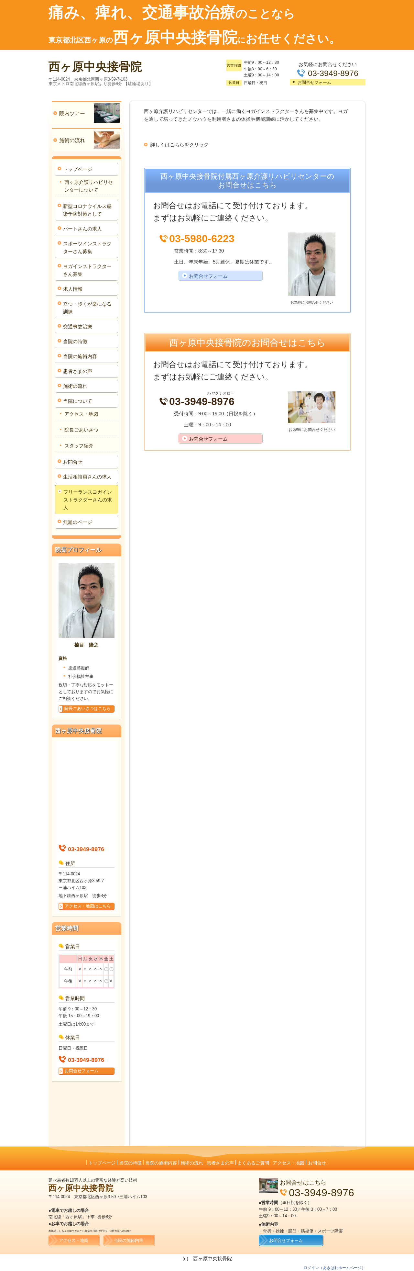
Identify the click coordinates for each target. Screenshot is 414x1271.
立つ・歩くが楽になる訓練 (87, 307)
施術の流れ (75, 386)
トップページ (77, 169)
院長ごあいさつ (81, 430)
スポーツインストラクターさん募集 (87, 247)
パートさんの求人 (82, 228)
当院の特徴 (75, 341)
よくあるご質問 (253, 1162)
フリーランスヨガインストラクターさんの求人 (87, 499)
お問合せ (72, 462)
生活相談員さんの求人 (87, 476)
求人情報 (72, 289)
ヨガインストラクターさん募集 (87, 270)
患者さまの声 (77, 371)
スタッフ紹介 (78, 445)
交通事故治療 (77, 326)
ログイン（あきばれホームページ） (334, 1267)
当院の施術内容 (80, 356)
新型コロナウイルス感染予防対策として (87, 210)
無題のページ (77, 522)
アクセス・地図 (81, 414)
